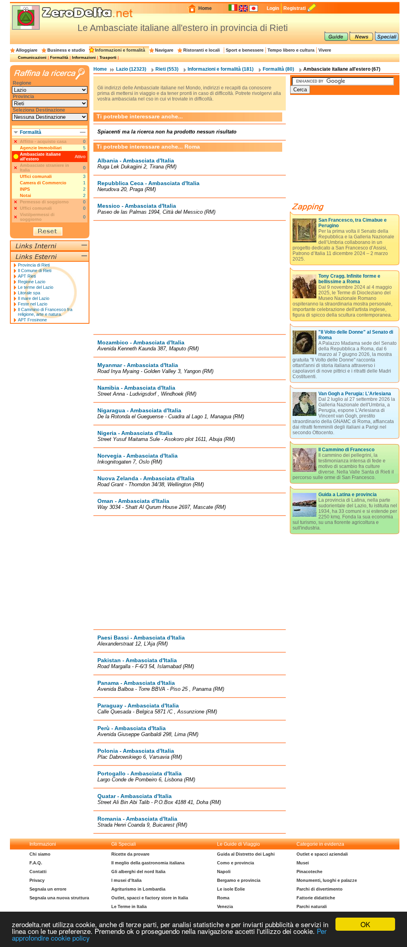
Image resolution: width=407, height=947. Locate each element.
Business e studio (66, 50)
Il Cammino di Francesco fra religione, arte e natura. (45, 312)
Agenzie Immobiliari (41, 147)
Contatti (38, 871)
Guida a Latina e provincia (347, 494)
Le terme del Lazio (35, 287)
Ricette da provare (130, 854)
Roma (223, 897)
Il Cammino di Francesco (346, 449)
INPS (25, 189)
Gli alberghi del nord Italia (138, 871)
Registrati (294, 8)
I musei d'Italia (126, 880)
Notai (25, 195)
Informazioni (84, 57)
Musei (303, 862)
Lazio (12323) (131, 69)
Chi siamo (39, 854)
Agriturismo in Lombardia (138, 889)
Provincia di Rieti (34, 265)
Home (205, 8)
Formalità (59, 57)
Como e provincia (235, 862)
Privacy (37, 880)
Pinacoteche (309, 871)
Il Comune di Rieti (34, 270)
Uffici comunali (36, 176)
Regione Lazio (31, 281)
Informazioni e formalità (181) (221, 69)
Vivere (324, 50)
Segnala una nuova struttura (59, 897)
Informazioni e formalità (120, 50)
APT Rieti (27, 276)
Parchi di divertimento (320, 889)
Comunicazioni (32, 57)
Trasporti (107, 57)
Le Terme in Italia (129, 906)
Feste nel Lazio (32, 303)
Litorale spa (29, 292)
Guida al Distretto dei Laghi (246, 854)
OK (365, 924)
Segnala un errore (47, 889)
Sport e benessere (245, 50)
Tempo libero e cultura (290, 50)
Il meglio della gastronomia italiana (147, 862)
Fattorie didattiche (316, 897)
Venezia (225, 906)
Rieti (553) (166, 69)
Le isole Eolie (231, 889)
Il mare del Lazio (33, 298)
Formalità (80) (278, 69)
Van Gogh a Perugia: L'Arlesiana (354, 393)
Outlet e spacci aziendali (322, 854)
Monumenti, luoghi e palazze (327, 880)
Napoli (224, 871)
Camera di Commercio (43, 182)
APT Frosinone (32, 319)
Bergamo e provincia (238, 880)
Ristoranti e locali (201, 50)
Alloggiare (26, 50)
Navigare (164, 50)
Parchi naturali (312, 906)
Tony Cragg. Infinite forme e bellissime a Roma (349, 278)
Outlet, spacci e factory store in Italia (149, 897)
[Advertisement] (189, 277)
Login (273, 8)
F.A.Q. (35, 862)
